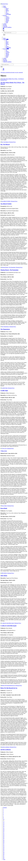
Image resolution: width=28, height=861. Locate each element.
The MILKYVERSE (6, 204)
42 (3, 857)
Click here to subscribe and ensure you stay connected (12, 72)
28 (3, 840)
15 (3, 825)
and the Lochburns (6, 749)
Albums (7, 20)
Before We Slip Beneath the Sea (9, 688)
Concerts (7, 17)
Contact (4, 23)
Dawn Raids (4, 508)
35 (3, 848)
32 (3, 845)
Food (7, 22)
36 (3, 849)
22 (3, 833)
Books (7, 21)
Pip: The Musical (5, 144)
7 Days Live (4, 451)
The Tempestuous (5, 329)
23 (3, 834)
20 (3, 831)
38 (3, 852)
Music (7, 9)
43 (3, 858)
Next (4, 859)
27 (3, 839)
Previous (5, 807)
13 (3, 822)
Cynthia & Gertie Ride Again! (9, 625)
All (6, 40)
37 (3, 851)
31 (3, 844)
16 (3, 826)
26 (3, 838)
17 (3, 827)
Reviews (5, 15)
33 (3, 846)
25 (3, 837)
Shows (7, 8)
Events (7, 13)
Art (6, 11)
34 (3, 847)
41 (3, 855)
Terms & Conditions (7, 27)
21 (3, 832)
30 (3, 842)
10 (3, 819)
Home (4, 6)
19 (3, 829)
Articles (4, 7)
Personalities (8, 14)
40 (3, 854)
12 (3, 821)
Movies (7, 10)
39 (3, 853)
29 (3, 841)
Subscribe (5, 26)
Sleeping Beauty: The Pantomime (9, 270)
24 (3, 835)
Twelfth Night (4, 390)
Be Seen (5, 24)
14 (3, 824)
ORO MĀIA (4, 575)
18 (3, 828)
